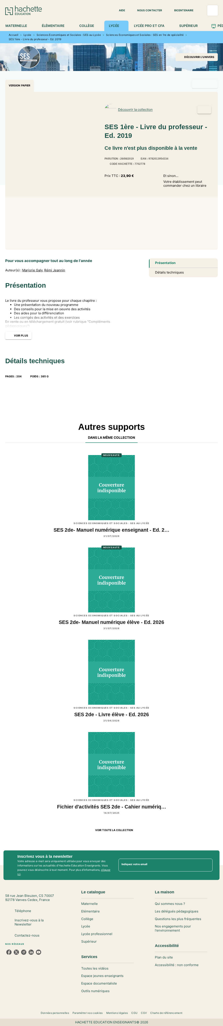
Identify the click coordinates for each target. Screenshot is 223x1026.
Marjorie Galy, (32, 270)
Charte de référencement (166, 1012)
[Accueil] (23, 10)
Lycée (27, 34)
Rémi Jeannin (54, 270)
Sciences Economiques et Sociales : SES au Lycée (69, 34)
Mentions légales (117, 1012)
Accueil (13, 34)
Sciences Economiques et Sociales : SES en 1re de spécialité (145, 34)
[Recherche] (212, 10)
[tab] (18, 26)
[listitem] (9, 952)
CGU (134, 1012)
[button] (119, 10)
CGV (144, 1012)
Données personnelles (55, 1012)
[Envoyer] (207, 865)
